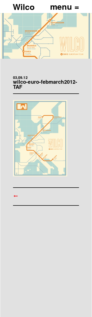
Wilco (24, 7)
